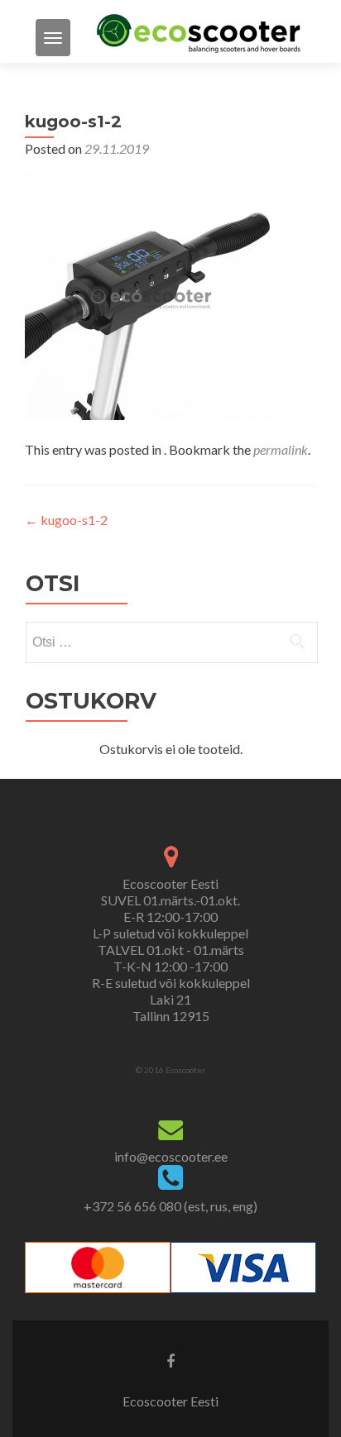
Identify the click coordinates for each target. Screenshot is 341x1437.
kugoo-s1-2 (66, 520)
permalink (280, 449)
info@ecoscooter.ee (171, 1156)
